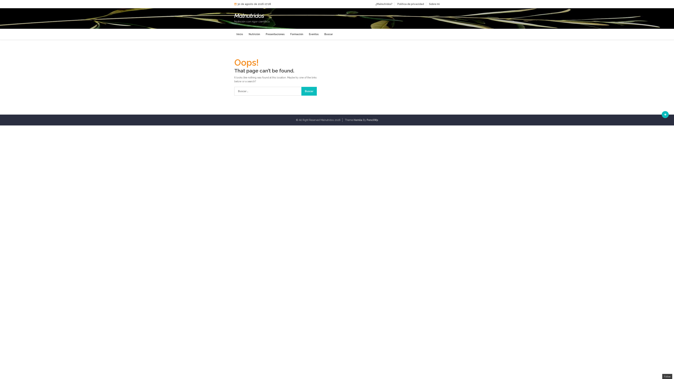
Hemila (358, 120)
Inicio (239, 34)
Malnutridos (249, 16)
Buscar (328, 34)
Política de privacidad (410, 4)
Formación (296, 34)
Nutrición (254, 34)
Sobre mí (434, 4)
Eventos (314, 34)
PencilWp (372, 120)
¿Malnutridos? (383, 4)
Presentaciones (275, 34)
